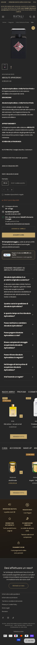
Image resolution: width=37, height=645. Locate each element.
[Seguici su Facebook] (3, 618)
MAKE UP (27, 448)
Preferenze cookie (18, 631)
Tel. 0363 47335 (23, 627)
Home (4, 22)
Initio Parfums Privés (22, 22)
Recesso (5, 611)
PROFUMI (21, 392)
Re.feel (12, 421)
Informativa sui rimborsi (9, 598)
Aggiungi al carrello (18, 229)
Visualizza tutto (18, 437)
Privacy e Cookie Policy (9, 604)
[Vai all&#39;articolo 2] (11, 66)
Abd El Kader (13, 480)
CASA (4, 448)
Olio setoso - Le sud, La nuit (13, 424)
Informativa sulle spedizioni (11, 594)
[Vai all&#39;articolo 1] (4, 66)
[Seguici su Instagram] (8, 618)
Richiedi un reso (18, 586)
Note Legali (5, 608)
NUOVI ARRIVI (8, 392)
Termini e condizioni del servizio (12, 601)
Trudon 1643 (13, 477)
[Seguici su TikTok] (13, 618)
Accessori (15, 448)
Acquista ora (18, 235)
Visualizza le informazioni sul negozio (17, 224)
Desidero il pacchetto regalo (14, 194)
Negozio (11, 22)
